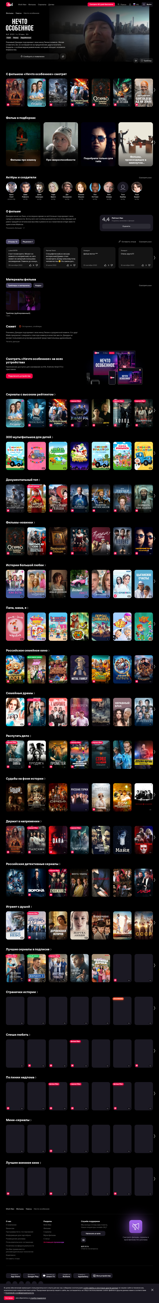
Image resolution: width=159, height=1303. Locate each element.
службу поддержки (38, 1298)
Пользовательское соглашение (19, 1242)
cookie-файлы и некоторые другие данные (100, 1288)
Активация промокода (53, 1242)
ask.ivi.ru (85, 1246)
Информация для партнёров (18, 1235)
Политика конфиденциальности (20, 1246)
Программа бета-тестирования (19, 1232)
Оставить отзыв (13, 1259)
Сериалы (47, 1232)
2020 (12, 34)
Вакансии (10, 1228)
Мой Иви (47, 1225)
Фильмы (47, 1228)
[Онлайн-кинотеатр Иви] (10, 4)
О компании (11, 1225)
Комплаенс (11, 1255)
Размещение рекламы (15, 1239)
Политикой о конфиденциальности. (19, 1293)
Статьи (46, 1239)
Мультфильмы (49, 1235)
